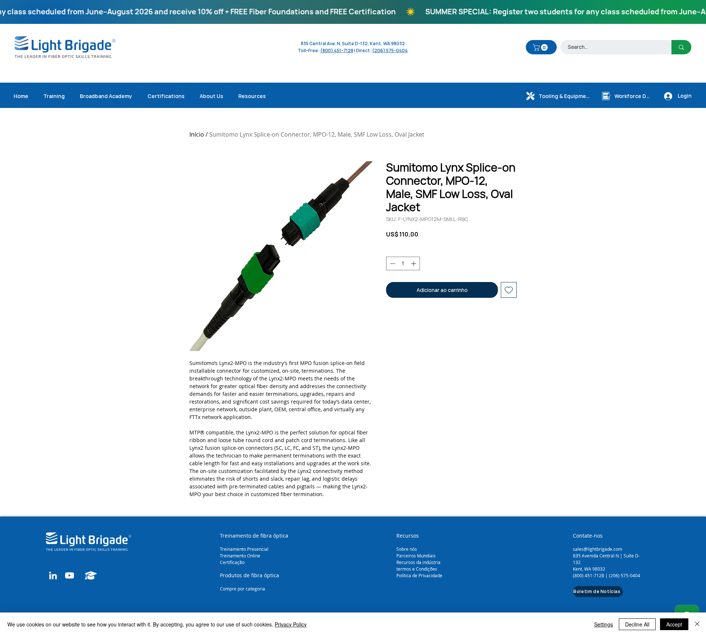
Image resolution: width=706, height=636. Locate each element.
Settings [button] (603, 624)
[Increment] (414, 263)
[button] (541, 47)
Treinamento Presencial (244, 549)
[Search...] (681, 47)
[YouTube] (69, 575)
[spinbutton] (403, 263)
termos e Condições (416, 569)
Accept (674, 624)
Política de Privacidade (419, 575)
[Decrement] (391, 263)
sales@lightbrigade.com (597, 549)
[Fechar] (697, 624)
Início (196, 134)
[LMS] (91, 575)
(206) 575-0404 (390, 50)
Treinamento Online (240, 556)
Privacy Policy (291, 624)
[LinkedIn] (52, 575)
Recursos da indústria (418, 562)
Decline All (637, 624)
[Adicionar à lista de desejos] (509, 290)
